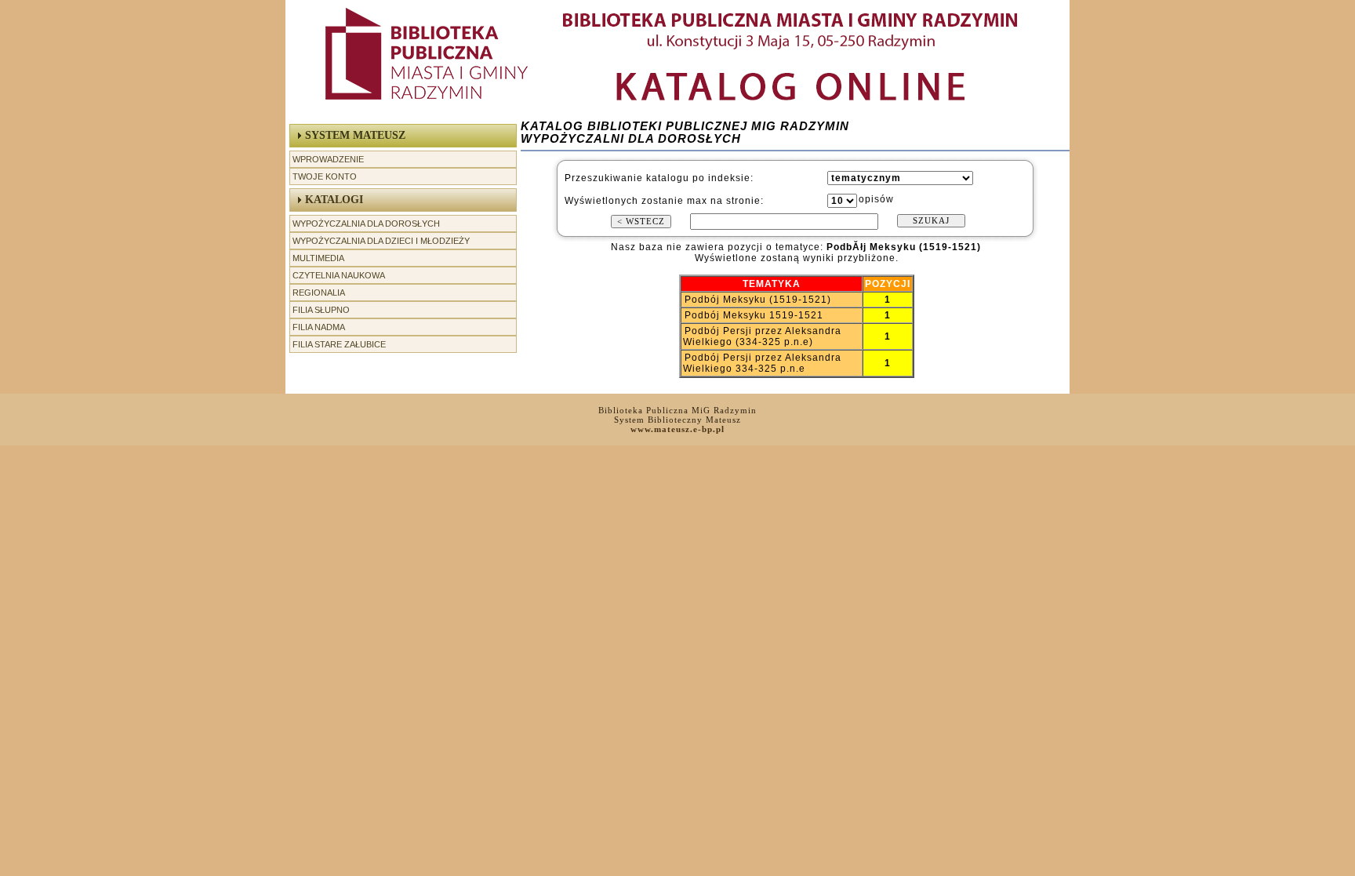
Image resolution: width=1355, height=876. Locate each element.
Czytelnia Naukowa (338, 275)
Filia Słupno (321, 309)
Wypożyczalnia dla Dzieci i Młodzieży (381, 240)
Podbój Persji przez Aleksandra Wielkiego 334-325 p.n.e (762, 363)
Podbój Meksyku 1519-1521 (754, 315)
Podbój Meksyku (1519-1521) (758, 299)
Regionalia (318, 292)
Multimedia (318, 258)
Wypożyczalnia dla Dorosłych (366, 223)
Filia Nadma (318, 327)
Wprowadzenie (328, 159)
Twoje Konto (324, 176)
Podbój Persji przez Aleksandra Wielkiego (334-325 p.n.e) (762, 336)
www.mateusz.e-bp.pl (677, 429)
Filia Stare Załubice (339, 344)
